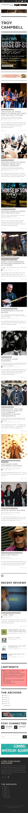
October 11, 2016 (16, 217)
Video (15, 259)
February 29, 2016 (16, 421)
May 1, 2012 (14, 469)
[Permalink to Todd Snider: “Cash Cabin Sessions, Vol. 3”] (4, 648)
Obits (15, 308)
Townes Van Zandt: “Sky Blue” (16, 654)
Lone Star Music (7, 217)
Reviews (18, 612)
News (12, 109)
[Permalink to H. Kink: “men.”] (14, 599)
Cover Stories (5, 460)
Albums (3, 612)
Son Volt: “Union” (14, 637)
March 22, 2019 (23, 648)
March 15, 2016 (15, 318)
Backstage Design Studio (14, 807)
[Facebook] (16, 1)
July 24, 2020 (15, 616)
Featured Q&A (5, 357)
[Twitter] (22, 1)
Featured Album (10, 612)
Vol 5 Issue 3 (4, 462)
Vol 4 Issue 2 (18, 552)
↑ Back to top (14, 810)
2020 (5, 697)
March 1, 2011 (19, 558)
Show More (7, 705)
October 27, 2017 (16, 119)
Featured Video (15, 258)
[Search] (3, 1)
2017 (5, 703)
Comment (24, 478)
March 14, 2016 (15, 366)
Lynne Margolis (7, 119)
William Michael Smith (9, 558)
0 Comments (24, 130)
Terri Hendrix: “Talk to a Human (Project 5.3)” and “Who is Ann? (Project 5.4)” (17, 631)
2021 (5, 695)
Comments (24, 327)
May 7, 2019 (19, 639)
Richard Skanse (7, 270)
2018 (5, 701)
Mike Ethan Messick (13, 648)
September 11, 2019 (22, 633)
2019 (5, 699)
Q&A (10, 357)
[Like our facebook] (15, 727)
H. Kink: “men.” (7, 615)
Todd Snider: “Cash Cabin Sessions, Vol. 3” (17, 646)
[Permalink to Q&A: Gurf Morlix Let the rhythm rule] (14, 539)
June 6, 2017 (15, 170)
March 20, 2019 (20, 656)
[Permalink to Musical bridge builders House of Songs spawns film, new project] (14, 494)
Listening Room (5, 259)
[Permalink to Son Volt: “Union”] (4, 640)
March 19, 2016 (15, 270)
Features (12, 460)
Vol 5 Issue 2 (14, 508)
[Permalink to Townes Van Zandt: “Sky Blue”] (4, 656)
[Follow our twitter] (2, 727)
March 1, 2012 (15, 514)
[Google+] (19, 1)
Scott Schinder (12, 639)
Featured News (5, 109)
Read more (3, 130)
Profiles (18, 460)
